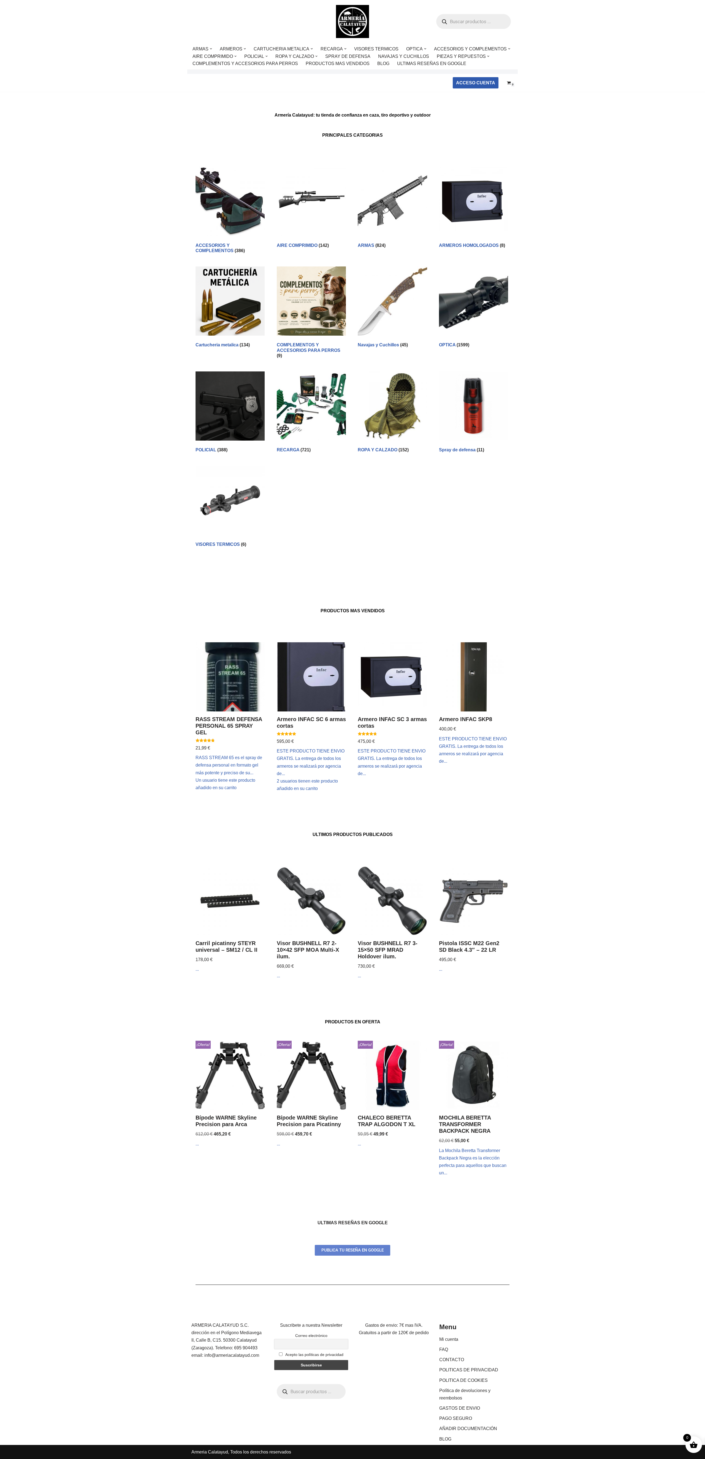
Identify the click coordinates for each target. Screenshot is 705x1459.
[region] (71, 1416)
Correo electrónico (311, 1335)
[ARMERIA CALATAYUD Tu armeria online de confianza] (352, 21)
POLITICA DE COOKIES (463, 1380)
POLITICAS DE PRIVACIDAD (468, 1370)
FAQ (443, 1349)
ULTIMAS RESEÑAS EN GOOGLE (431, 63)
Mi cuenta (448, 1339)
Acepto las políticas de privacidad (313, 1354)
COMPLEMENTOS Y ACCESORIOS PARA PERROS (245, 63)
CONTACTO (451, 1359)
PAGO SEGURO (455, 1418)
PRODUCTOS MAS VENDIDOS (338, 63)
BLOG (383, 63)
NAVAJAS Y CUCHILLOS (403, 56)
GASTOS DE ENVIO (459, 1408)
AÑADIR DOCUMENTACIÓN (468, 1428)
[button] (211, 49)
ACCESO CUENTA (475, 82)
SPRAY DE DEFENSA (347, 56)
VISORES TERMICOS (376, 49)
